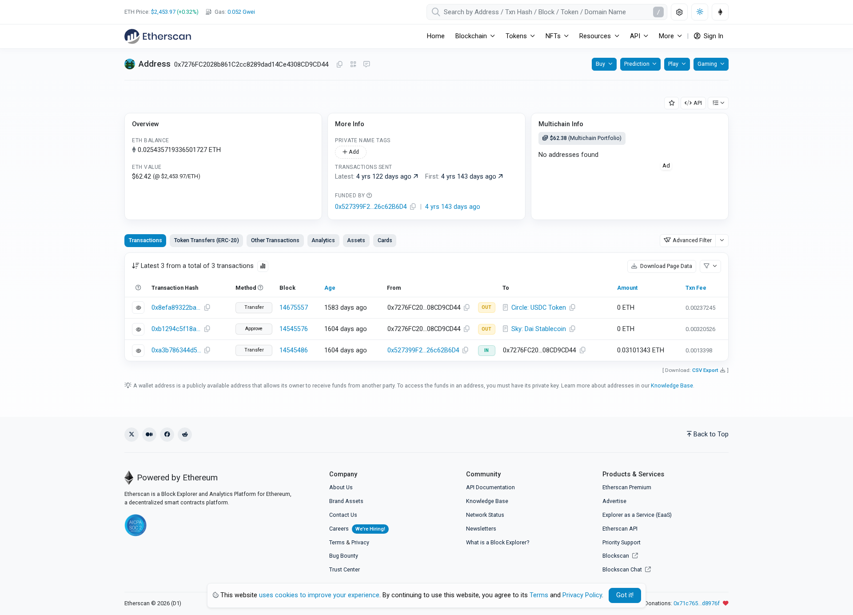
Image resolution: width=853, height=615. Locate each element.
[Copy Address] (339, 65)
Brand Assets (346, 501)
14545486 (293, 350)
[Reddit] (185, 434)
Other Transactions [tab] (275, 240)
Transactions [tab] (145, 240)
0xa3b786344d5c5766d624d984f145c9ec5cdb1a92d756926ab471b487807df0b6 (176, 350)
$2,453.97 (163, 11)
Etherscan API (620, 528)
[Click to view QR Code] (353, 64)
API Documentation (490, 487)
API (698, 103)
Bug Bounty (343, 555)
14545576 (293, 329)
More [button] (666, 36)
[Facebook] (167, 434)
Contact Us (343, 514)
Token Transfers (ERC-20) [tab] (206, 240)
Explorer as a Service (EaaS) (637, 514)
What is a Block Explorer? (497, 542)
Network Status (485, 514)
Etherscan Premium (626, 487)
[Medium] (149, 434)
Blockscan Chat (622, 569)
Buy (600, 63)
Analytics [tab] (323, 240)
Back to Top (711, 434)
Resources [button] (595, 36)
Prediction (637, 63)
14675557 (293, 307)
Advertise (614, 501)
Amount (627, 287)
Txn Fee (696, 287)
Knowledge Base (672, 385)
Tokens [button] (516, 36)
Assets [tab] (356, 240)
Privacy (360, 542)
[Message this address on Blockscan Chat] (366, 65)
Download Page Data (665, 266)
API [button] (635, 36)
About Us (341, 487)
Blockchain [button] (471, 36)
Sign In (712, 36)
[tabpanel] (426, 306)
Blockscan (616, 555)
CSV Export (705, 370)
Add (353, 151)
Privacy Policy (582, 595)
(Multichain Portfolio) (586, 138)
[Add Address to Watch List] (671, 103)
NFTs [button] (553, 36)
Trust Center (344, 569)
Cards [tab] (385, 240)
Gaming (707, 63)
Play (673, 63)
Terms (337, 542)
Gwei (241, 11)
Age (329, 287)
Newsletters (481, 528)
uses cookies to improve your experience (319, 595)
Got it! (625, 595)
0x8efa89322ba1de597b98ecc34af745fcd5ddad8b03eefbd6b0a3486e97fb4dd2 (176, 307)
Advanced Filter (692, 240)
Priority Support (621, 542)
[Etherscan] (157, 36)
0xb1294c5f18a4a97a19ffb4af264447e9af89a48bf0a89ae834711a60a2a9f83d (176, 329)
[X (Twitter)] (131, 434)
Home (436, 36)
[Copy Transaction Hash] (207, 308)
